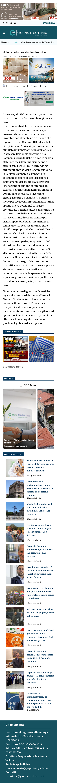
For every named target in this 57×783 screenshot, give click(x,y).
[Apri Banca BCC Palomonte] (19, 419)
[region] (28, 418)
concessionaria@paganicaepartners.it (28, 768)
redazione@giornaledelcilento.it (25, 776)
